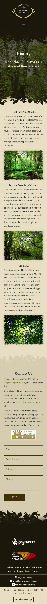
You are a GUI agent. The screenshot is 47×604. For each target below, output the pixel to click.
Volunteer (37, 567)
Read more (27, 593)
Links (27, 571)
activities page (25, 402)
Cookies (9, 567)
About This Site (22, 567)
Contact (35, 571)
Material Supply (15, 571)
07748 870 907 (25, 577)
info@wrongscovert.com (14, 383)
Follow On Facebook (25, 584)
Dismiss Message (23, 599)
